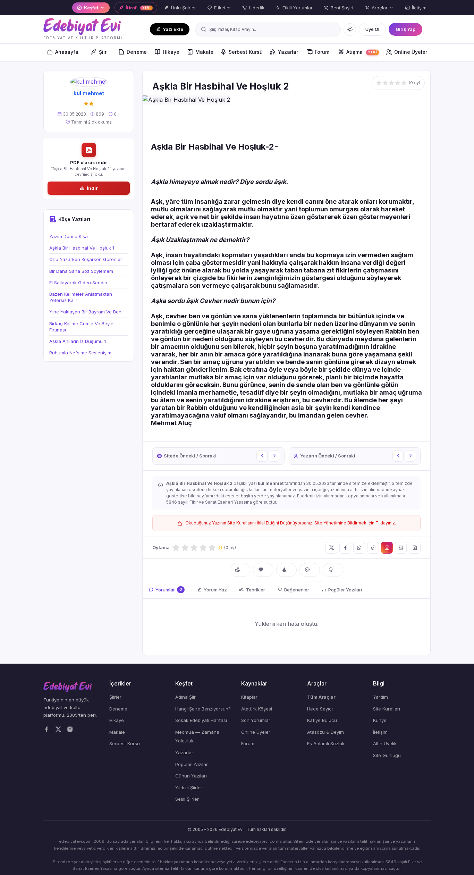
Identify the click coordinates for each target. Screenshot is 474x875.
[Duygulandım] (309, 570)
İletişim (419, 7)
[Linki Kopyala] (373, 548)
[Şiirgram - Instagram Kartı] (387, 548)
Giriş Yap (405, 29)
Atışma (361, 52)
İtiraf (138, 7)
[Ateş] (286, 570)
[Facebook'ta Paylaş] (345, 548)
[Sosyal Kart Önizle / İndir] (401, 548)
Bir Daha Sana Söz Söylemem (81, 271)
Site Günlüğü (387, 755)
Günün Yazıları (191, 776)
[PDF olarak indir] (415, 548)
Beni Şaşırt (342, 7)
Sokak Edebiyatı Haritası (201, 720)
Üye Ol (372, 29)
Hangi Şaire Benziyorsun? (203, 709)
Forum (322, 52)
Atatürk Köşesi (256, 709)
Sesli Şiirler (187, 799)
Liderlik (256, 7)
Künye (380, 720)
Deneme (137, 52)
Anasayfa (66, 52)
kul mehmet (89, 93)
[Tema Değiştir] (350, 29)
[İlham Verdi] (333, 570)
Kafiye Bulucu (322, 720)
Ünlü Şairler (183, 7)
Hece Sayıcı (320, 709)
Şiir (103, 52)
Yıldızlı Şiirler (188, 787)
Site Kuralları (386, 709)
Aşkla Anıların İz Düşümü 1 (77, 341)
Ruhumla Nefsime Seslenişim (80, 352)
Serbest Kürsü (246, 52)
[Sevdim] (263, 570)
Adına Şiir (185, 697)
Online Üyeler (410, 52)
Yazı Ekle (173, 29)
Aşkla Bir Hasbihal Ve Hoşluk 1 (81, 248)
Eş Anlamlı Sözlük (326, 743)
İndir (92, 188)
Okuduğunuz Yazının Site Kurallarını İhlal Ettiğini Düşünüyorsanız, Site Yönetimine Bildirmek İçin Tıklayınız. (290, 522)
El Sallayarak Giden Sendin (78, 282)
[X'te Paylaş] (331, 548)
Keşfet (91, 7)
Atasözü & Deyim (325, 732)
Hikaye (171, 52)
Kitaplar (249, 697)
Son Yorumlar (255, 720)
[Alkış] (240, 570)
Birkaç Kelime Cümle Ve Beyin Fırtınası (81, 327)
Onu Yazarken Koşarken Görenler (85, 259)
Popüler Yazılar (191, 764)
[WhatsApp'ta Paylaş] (359, 548)
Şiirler (115, 697)
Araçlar (380, 7)
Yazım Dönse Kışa (68, 236)
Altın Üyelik (385, 743)
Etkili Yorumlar (297, 7)
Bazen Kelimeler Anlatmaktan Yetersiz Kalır (80, 297)
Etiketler (222, 7)
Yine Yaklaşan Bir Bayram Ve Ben (85, 311)
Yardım (380, 697)
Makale (204, 52)
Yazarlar (288, 52)
